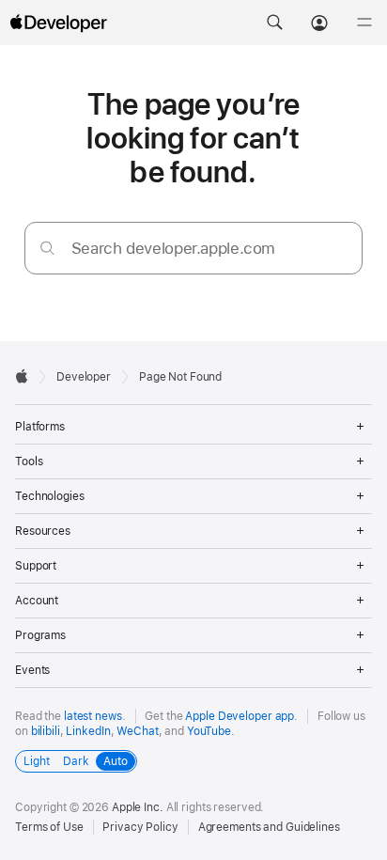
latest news (93, 716)
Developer (83, 376)
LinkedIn (88, 731)
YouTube (209, 731)
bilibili (45, 731)
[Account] (319, 22)
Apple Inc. (137, 807)
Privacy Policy (140, 827)
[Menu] (364, 22)
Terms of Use (49, 827)
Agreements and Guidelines (269, 827)
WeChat (137, 731)
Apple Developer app (239, 716)
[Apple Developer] (58, 22)
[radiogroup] (76, 761)
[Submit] (47, 248)
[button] (274, 22)
